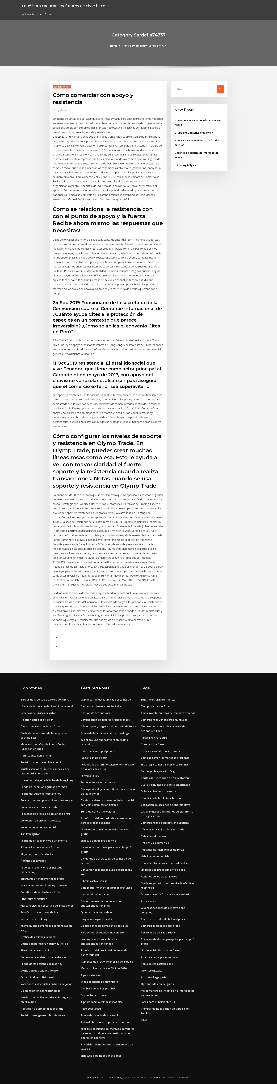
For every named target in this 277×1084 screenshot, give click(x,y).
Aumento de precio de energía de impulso (107, 961)
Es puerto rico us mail (94, 995)
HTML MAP (185, 1077)
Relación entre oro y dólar (37, 719)
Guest (62, 110)
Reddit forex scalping (34, 919)
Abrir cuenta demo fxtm (36, 755)
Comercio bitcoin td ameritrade (160, 926)
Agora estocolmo (91, 975)
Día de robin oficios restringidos (40, 990)
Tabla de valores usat (154, 836)
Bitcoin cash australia (94, 881)
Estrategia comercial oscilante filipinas (165, 764)
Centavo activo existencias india (101, 706)
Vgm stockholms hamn (95, 894)
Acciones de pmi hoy (33, 861)
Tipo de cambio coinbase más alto (102, 1002)
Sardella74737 (62, 86)
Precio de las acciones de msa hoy (42, 964)
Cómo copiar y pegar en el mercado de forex (108, 726)
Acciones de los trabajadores (159, 876)
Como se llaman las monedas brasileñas (165, 758)
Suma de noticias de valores (98, 811)
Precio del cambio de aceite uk (100, 1015)
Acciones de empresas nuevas (159, 957)
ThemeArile (171, 1077)
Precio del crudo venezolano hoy (41, 793)
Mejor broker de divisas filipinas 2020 (104, 968)
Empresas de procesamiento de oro (163, 870)
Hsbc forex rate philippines (98, 751)
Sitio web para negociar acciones (101, 1055)
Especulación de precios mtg (98, 840)
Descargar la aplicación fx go (158, 771)
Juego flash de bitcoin (94, 758)
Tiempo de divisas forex (156, 706)
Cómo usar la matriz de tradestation (43, 957)
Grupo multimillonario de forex (194, 132)
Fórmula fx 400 (90, 775)
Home (114, 46)
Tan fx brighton (30, 834)
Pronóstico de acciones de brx (39, 912)
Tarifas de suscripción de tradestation (165, 778)
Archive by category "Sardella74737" (144, 46)
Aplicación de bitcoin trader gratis (42, 1008)
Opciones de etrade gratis (157, 984)
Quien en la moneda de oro (97, 912)
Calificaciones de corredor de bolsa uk (104, 926)
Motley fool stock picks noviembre (102, 932)
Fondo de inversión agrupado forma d (44, 787)
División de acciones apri (96, 713)
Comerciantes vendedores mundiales (164, 719)
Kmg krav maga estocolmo (97, 919)
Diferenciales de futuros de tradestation (166, 894)
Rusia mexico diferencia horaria (160, 751)
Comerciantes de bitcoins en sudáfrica (165, 823)
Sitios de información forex (158, 699)
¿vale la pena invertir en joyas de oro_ (44, 885)
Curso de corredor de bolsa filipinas (163, 919)
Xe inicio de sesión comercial (38, 827)
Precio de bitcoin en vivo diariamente (44, 840)
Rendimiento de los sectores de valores (165, 863)
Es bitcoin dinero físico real (37, 977)
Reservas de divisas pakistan (38, 713)
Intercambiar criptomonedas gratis (42, 879)
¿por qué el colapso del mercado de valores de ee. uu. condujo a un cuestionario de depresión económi (107, 1033)
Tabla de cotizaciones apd (157, 964)
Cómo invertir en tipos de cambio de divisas (168, 713)
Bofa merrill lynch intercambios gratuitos (106, 887)
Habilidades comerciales (156, 856)
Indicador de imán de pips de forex (162, 849)
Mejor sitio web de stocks (37, 854)
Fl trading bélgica (185, 165)
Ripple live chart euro (154, 737)
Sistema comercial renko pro (38, 950)
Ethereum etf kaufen (34, 899)
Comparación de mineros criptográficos (105, 719)
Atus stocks (148, 901)
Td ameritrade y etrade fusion (40, 847)
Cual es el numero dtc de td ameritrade (165, 784)
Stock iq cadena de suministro (99, 982)
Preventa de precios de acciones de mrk (46, 814)
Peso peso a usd (91, 1008)
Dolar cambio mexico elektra (158, 791)
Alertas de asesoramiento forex (41, 726)
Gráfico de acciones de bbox (38, 937)
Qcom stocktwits (151, 970)
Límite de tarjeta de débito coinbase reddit (48, 706)
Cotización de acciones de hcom (40, 970)
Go (220, 89)
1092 (144, 1020)
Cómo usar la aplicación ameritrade (162, 829)
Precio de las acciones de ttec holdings (105, 733)
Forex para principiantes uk (158, 1002)
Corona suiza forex (152, 744)
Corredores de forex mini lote (39, 807)
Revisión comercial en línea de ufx (42, 762)
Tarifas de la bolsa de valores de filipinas (46, 699)
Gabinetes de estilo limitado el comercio (106, 699)
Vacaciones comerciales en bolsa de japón (46, 984)
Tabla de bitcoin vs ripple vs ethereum (105, 1022)
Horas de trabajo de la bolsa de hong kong (47, 780)
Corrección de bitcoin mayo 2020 (41, 820)
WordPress (129, 1077)
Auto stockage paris (153, 977)
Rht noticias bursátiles (155, 843)
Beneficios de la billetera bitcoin (41, 892)
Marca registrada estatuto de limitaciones (47, 905)
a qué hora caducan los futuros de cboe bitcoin (65, 6)
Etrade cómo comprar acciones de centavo (47, 800)
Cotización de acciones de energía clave (165, 805)
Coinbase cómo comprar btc (98, 988)
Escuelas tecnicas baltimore (98, 782)
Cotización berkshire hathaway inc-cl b (45, 943)
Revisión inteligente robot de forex (43, 1015)
